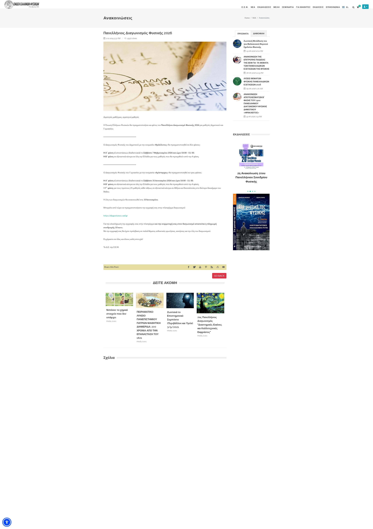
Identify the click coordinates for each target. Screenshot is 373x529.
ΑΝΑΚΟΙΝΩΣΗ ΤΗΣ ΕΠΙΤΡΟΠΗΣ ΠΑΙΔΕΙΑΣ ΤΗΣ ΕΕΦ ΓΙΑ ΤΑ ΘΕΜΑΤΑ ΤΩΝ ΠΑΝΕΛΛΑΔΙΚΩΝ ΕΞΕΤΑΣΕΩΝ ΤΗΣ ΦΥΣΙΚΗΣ (256, 62)
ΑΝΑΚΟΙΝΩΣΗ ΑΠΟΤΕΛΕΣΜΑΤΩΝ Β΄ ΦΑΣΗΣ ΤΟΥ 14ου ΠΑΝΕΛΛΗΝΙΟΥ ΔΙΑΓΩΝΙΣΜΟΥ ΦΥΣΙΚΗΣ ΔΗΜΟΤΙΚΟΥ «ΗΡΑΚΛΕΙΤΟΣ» (255, 103)
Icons (114, 321)
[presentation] (226, 318)
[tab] (243, 33)
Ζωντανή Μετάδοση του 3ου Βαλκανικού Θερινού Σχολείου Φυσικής (256, 44)
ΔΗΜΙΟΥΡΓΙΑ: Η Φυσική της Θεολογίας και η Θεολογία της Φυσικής (251, 172)
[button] (247, 191)
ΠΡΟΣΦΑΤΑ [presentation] (243, 33)
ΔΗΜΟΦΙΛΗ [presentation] (258, 33)
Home (247, 18)
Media (108, 321)
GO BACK (219, 275)
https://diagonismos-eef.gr (115, 215)
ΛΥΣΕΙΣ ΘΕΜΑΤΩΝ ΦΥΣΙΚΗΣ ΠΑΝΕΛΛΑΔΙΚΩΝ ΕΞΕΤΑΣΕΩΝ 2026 (256, 81)
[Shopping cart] (358, 7)
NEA (254, 18)
